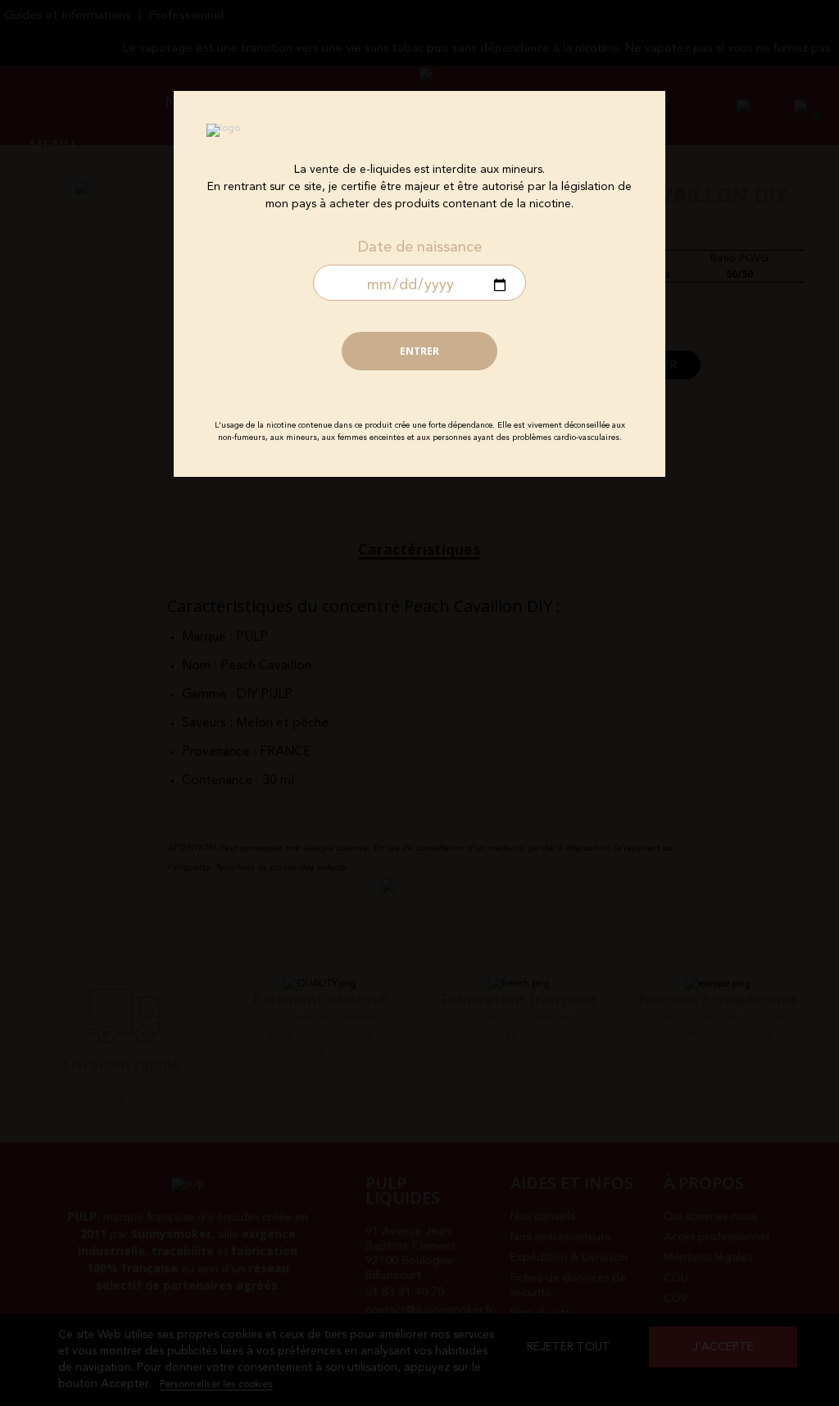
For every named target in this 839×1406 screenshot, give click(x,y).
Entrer (419, 351)
